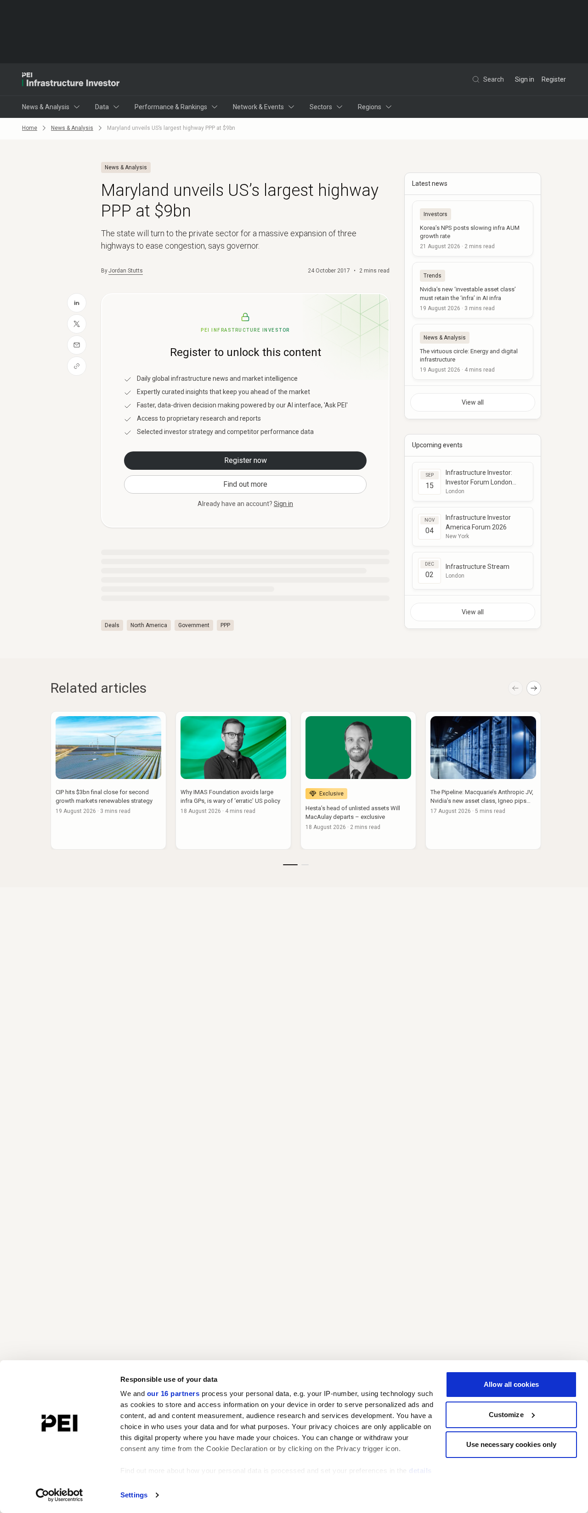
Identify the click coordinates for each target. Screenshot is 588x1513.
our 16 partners (173, 1393)
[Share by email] (76, 345)
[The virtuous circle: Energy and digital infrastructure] (473, 351)
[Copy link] (76, 366)
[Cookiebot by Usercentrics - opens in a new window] (59, 1495)
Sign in (524, 79)
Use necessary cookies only (511, 1444)
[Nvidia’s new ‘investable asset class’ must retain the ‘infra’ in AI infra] (473, 289)
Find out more (245, 484)
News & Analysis (45, 107)
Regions (369, 107)
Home (29, 128)
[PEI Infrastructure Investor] (70, 79)
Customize (506, 1414)
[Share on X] (76, 324)
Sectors (321, 107)
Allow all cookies (511, 1384)
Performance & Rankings (171, 107)
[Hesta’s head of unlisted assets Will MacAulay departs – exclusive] (358, 780)
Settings (133, 1495)
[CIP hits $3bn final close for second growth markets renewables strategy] (108, 780)
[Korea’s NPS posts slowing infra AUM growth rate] (473, 228)
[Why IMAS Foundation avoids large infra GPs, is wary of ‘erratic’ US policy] (233, 780)
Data (102, 107)
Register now (245, 460)
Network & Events (258, 107)
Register (554, 79)
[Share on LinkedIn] (76, 302)
